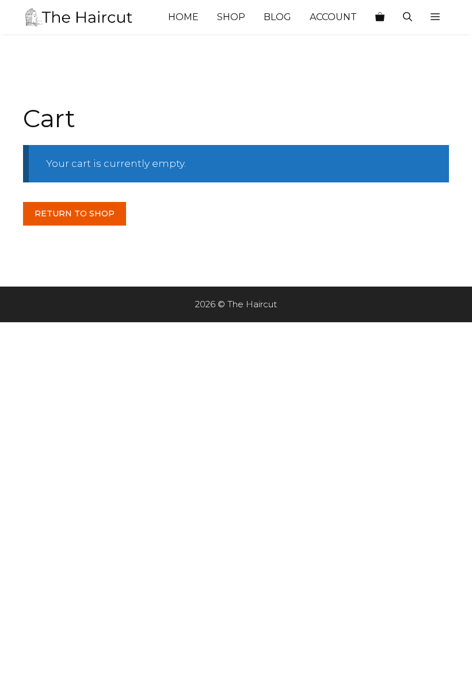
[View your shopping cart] (380, 17)
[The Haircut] (80, 17)
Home (183, 17)
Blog (277, 17)
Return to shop (75, 213)
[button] (435, 17)
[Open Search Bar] (407, 17)
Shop (231, 17)
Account (333, 17)
